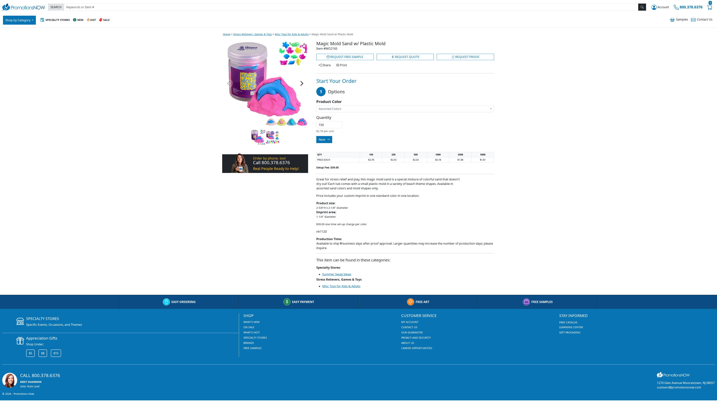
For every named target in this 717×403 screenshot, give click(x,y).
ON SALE (248, 327)
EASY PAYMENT (303, 302)
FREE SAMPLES (542, 302)
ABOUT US (407, 343)
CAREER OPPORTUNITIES (416, 348)
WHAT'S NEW (251, 322)
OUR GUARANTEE (412, 332)
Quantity (323, 117)
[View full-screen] (303, 45)
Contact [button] (705, 19)
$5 (30, 353)
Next (322, 140)
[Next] (301, 83)
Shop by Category (18, 20)
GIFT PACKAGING (569, 332)
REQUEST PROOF (466, 57)
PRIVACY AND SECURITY (416, 337)
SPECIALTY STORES (255, 337)
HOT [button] (93, 20)
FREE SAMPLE (346, 57)
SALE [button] (106, 20)
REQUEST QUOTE (406, 57)
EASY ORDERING (183, 302)
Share (326, 65)
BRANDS (248, 343)
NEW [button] (80, 20)
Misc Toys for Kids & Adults (292, 34)
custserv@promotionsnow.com (679, 387)
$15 (55, 353)
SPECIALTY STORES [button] (58, 20)
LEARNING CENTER (571, 327)
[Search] (642, 7)
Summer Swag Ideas (336, 274)
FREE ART (422, 302)
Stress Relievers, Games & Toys (252, 34)
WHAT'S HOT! (251, 332)
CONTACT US (409, 327)
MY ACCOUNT (409, 322)
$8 (42, 353)
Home (226, 34)
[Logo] (23, 6)
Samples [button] (682, 19)
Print (343, 65)
